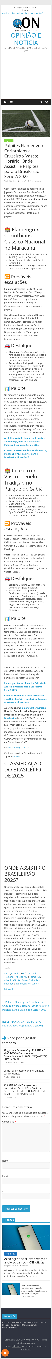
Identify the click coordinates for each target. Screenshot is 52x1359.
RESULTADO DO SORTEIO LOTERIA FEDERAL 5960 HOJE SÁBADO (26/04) (24, 1023)
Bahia (35, 973)
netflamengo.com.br (18, 747)
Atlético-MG (21, 976)
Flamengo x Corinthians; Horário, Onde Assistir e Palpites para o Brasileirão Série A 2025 (25, 687)
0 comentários (35, 181)
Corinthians (34, 980)
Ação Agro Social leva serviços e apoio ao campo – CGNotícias (25, 1260)
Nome (5, 1160)
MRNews (16, 756)
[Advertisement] (26, 77)
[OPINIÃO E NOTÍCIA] (5, 102)
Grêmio (26, 973)
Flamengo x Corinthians (33, 707)
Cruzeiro (15, 973)
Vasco (7, 973)
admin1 (24, 181)
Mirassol (8, 989)
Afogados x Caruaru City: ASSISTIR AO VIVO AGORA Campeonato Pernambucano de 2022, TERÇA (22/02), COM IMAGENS (26, 1055)
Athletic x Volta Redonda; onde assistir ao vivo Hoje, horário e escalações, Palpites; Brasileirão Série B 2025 (24, 441)
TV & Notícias (10, 1254)
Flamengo (10, 976)
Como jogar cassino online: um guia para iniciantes (24, 1072)
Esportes (9, 141)
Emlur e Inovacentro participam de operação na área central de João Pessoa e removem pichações (34, 1289)
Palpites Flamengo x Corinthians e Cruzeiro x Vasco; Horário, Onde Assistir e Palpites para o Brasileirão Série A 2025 (25, 1005)
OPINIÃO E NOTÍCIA (26, 39)
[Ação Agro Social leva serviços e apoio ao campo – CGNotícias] (26, 1226)
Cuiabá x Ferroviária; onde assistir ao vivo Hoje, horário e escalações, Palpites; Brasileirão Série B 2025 (25, 699)
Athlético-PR (10, 980)
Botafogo (8, 983)
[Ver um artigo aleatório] (47, 102)
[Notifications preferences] (5, 1353)
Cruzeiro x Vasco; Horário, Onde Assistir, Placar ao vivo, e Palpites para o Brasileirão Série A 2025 (25, 454)
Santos (35, 983)
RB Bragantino (23, 983)
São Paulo (23, 980)
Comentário (9, 1121)
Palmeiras (35, 976)
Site (4, 1191)
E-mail (5, 1176)
